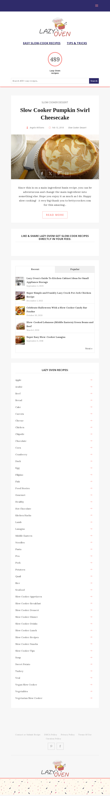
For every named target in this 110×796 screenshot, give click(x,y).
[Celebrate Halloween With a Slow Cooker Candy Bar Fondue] (20, 314)
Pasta (18, 549)
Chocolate (20, 441)
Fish (17, 481)
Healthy (19, 501)
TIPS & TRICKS (77, 43)
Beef (17, 393)
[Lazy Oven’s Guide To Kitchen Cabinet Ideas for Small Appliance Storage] (20, 285)
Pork (18, 562)
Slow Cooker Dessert (55, 102)
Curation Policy (53, 738)
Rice (17, 583)
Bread (18, 400)
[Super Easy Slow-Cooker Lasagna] (20, 344)
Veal (17, 677)
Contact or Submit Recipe (27, 734)
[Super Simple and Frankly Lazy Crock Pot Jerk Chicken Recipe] (20, 300)
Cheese (19, 420)
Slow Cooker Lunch (26, 630)
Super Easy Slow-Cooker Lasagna (45, 337)
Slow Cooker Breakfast (28, 603)
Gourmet (20, 495)
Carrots (19, 413)
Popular (74, 269)
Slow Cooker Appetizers (28, 596)
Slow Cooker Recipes (27, 637)
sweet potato (22, 664)
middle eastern (23, 535)
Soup (18, 657)
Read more (55, 215)
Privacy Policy (68, 734)
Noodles (20, 542)
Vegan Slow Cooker (26, 684)
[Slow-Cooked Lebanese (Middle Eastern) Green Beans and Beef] (20, 329)
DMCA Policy (50, 734)
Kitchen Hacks (23, 515)
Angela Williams (37, 127)
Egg (17, 467)
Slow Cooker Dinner (26, 616)
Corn (18, 447)
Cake (18, 407)
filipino (19, 474)
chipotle (19, 434)
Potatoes (20, 569)
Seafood (20, 589)
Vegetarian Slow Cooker (28, 698)
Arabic (18, 386)
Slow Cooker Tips (25, 650)
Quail (18, 576)
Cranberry (21, 454)
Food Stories (22, 488)
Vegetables (21, 691)
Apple (18, 380)
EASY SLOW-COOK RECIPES (41, 43)
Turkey (19, 671)
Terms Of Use (85, 734)
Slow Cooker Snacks (26, 644)
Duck (18, 461)
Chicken (19, 427)
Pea (17, 556)
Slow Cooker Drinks (26, 623)
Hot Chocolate (23, 508)
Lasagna (20, 528)
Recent (35, 269)
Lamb (18, 522)
